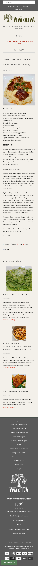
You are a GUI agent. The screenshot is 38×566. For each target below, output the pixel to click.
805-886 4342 (12, 6)
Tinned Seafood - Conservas (19, 449)
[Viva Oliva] (19, 19)
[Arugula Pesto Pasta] (19, 278)
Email (7, 249)
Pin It (20, 244)
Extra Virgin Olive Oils (19, 429)
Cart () (27, 6)
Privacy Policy (25, 549)
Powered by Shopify (25, 542)
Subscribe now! (9, 563)
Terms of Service (14, 549)
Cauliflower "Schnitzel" (16, 391)
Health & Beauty (19, 461)
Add (26, 244)
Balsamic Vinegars (19, 437)
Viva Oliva (15, 542)
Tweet (7, 244)
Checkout (19, 9)
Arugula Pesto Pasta (15, 294)
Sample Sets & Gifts (19, 453)
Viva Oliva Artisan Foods (19, 425)
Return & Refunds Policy (13, 546)
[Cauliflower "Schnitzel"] (19, 381)
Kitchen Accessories (19, 457)
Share (14, 244)
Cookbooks (19, 465)
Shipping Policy (27, 546)
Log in (19, 6)
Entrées (19, 50)
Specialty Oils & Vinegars (19, 441)
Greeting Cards (19, 469)
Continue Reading (9, 320)
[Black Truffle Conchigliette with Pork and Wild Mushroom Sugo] (19, 333)
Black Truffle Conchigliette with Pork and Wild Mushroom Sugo (17, 346)
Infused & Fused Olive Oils (19, 433)
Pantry (19, 445)
